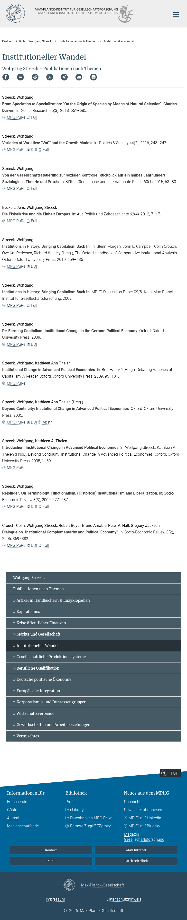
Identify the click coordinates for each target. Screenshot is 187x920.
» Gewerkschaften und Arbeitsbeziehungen (51, 724)
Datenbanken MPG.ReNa (91, 818)
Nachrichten (134, 801)
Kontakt (51, 850)
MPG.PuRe (16, 117)
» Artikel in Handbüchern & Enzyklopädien (51, 600)
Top (174, 773)
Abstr (47, 422)
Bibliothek (76, 793)
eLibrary (77, 809)
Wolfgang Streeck (29, 577)
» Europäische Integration (36, 691)
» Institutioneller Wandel (35, 645)
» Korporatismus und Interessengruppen (49, 702)
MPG (51, 861)
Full (34, 117)
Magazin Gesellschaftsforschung (144, 837)
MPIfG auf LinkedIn (145, 818)
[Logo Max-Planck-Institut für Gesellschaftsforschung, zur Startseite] (85, 13)
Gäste (12, 809)
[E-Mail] (79, 77)
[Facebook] (5, 77)
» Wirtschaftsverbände (33, 713)
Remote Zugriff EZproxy (90, 826)
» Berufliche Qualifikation (36, 668)
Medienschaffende (23, 826)
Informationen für (26, 793)
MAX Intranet (136, 850)
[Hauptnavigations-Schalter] (176, 14)
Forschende (17, 801)
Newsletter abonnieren (143, 809)
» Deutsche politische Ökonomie (42, 679)
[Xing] (64, 77)
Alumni (13, 818)
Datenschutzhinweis (124, 899)
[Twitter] (49, 77)
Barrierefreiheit (136, 861)
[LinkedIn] (20, 77)
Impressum (55, 899)
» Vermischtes (26, 736)
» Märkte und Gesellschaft (36, 634)
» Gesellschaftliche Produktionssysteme (49, 657)
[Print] (93, 77)
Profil (70, 801)
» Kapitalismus (26, 611)
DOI (34, 149)
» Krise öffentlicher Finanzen (39, 623)
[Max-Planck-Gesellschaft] (72, 885)
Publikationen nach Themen (38, 589)
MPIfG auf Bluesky (144, 826)
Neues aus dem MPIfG (146, 793)
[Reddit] (35, 77)
